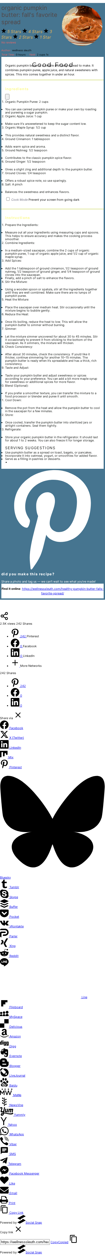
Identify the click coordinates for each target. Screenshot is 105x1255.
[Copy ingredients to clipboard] (7, 97)
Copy (59, 1242)
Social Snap (34, 1222)
